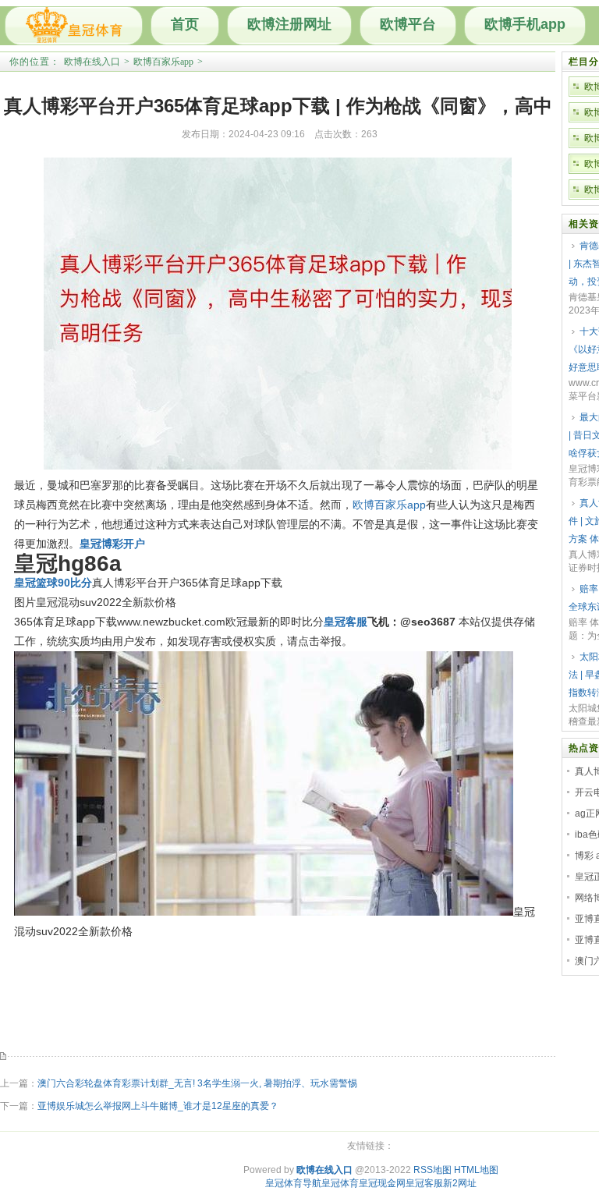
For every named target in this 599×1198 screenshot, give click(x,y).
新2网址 (460, 1183)
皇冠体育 (340, 1183)
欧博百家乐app (163, 61)
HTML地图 (476, 1169)
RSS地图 (432, 1169)
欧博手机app (524, 24)
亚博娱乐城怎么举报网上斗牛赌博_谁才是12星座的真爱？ (157, 1106)
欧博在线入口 (92, 61)
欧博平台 (408, 24)
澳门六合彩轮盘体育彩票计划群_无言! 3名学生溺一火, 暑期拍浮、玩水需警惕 (197, 1083)
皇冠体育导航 (293, 1183)
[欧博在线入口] (74, 25)
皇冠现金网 (382, 1183)
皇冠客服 (424, 1183)
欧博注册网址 (289, 24)
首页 (185, 24)
